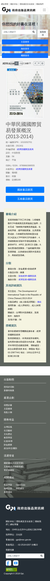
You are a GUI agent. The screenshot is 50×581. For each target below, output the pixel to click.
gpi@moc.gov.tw (23, 540)
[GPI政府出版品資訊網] (19, 9)
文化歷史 (8, 434)
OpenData (20, 485)
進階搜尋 (43, 33)
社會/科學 (8, 441)
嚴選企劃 (9, 397)
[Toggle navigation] (44, 9)
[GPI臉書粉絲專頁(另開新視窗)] (9, 563)
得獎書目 (20, 488)
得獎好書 (8, 405)
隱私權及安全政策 (27, 4)
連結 (39, 302)
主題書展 (8, 409)
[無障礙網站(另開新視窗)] (11, 569)
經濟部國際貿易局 (25, 149)
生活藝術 (8, 430)
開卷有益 (9, 419)
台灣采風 (8, 427)
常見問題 (8, 485)
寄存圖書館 (9, 470)
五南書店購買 (25, 198)
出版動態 (9, 379)
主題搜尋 (25, 42)
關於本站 (14, 4)
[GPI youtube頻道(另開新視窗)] (16, 563)
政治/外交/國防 (10, 448)
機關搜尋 (25, 55)
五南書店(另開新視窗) (14, 467)
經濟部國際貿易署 (24, 169)
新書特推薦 (9, 390)
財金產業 (8, 445)
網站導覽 (4, 4)
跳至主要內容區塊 (7, 1)
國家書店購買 (25, 189)
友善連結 (8, 492)
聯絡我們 (39, 4)
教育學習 (8, 438)
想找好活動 (9, 387)
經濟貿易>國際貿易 (27, 279)
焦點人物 (8, 412)
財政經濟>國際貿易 (27, 276)
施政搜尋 (25, 49)
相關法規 (8, 488)
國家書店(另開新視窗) (14, 463)
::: (6, 503)
